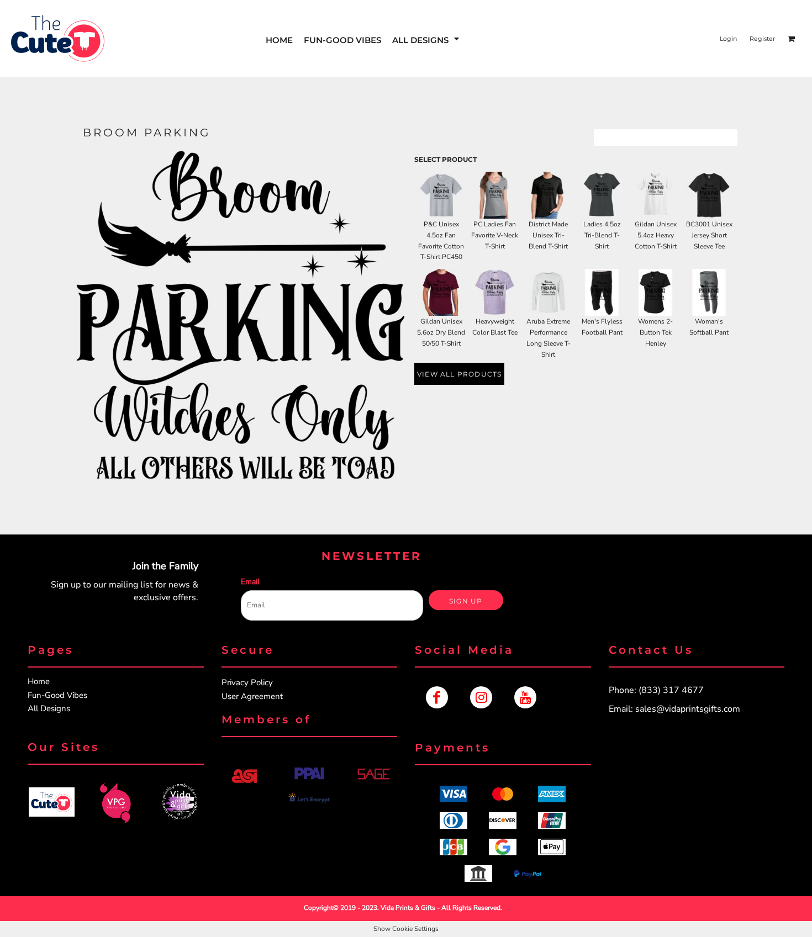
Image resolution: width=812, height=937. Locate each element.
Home (39, 681)
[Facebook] (437, 697)
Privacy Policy (247, 682)
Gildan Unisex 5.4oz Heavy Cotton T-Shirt (656, 235)
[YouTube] (525, 697)
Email (250, 581)
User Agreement (252, 696)
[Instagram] (481, 697)
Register (762, 39)
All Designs (49, 708)
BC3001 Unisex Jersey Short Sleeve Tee (709, 235)
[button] (426, 39)
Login (728, 39)
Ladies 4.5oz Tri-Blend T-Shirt (602, 235)
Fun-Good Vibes (57, 695)
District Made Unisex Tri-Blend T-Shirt (548, 235)
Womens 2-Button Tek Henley (655, 332)
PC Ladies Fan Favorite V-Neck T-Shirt (494, 235)
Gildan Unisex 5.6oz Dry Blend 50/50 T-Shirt (441, 332)
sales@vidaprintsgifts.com (687, 709)
